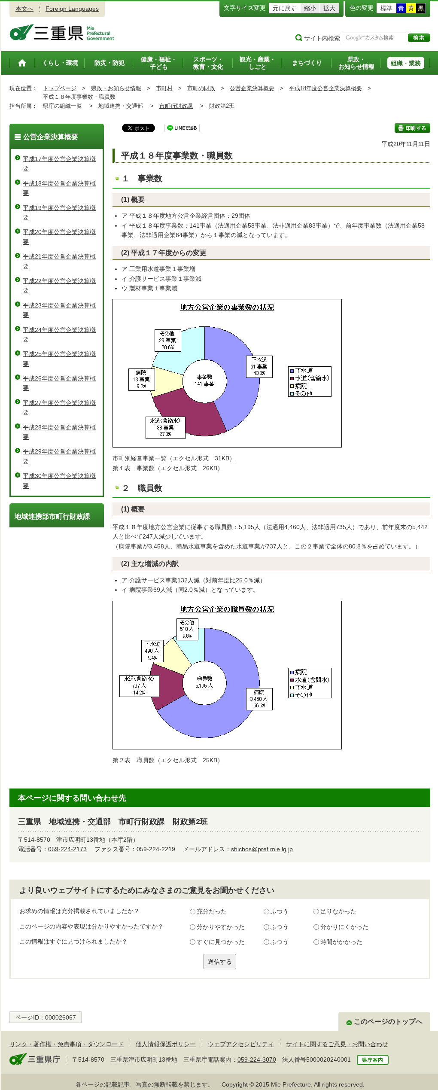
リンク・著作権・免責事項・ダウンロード (66, 1044)
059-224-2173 (67, 849)
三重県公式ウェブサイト (62, 32)
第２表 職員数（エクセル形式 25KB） (168, 760)
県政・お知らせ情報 (116, 88)
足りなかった (338, 911)
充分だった (212, 911)
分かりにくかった (344, 926)
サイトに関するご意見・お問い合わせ (337, 1044)
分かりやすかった (221, 926)
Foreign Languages (72, 8)
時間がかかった (341, 941)
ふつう (280, 911)
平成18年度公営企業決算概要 (325, 88)
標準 (386, 8)
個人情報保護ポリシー (166, 1044)
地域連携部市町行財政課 (52, 516)
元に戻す (285, 8)
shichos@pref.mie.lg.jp (262, 849)
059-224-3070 (256, 1059)
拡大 (329, 8)
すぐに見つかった (221, 941)
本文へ (24, 8)
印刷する (412, 128)
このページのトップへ (388, 1021)
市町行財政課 (176, 106)
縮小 (310, 8)
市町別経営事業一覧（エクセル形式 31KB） (174, 458)
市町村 (164, 88)
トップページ (59, 88)
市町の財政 (201, 88)
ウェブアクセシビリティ (241, 1044)
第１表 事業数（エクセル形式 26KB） (168, 468)
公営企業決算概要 (252, 88)
